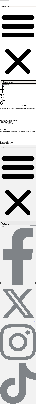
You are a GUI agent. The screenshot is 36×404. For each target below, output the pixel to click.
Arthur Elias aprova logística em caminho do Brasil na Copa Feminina (7, 142)
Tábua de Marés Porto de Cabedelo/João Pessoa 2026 (7, 5)
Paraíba (2, 145)
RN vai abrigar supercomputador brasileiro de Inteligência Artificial (6, 141)
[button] (18, 43)
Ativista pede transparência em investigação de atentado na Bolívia (6, 143)
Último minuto (2, 4)
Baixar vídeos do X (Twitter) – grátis (5, 84)
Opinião (2, 222)
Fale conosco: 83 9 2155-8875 (33, 225)
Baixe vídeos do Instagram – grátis (5, 6)
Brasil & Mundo (2, 3)
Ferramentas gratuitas (3, 223)
